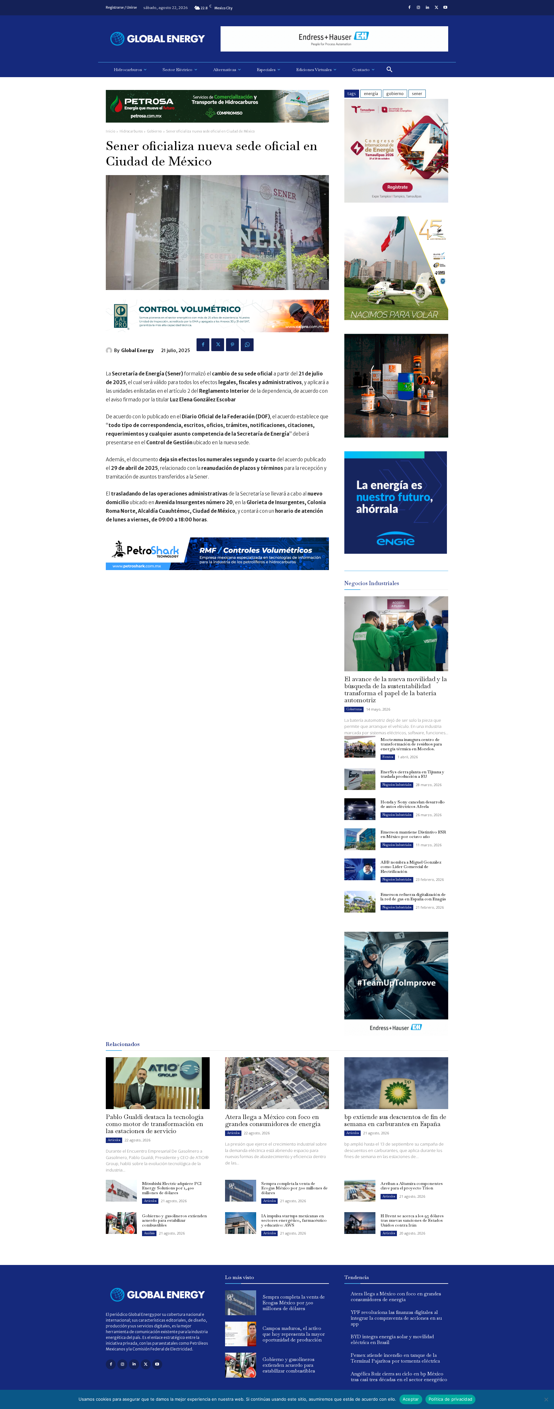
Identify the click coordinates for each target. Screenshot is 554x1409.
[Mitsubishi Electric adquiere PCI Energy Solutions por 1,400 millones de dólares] (121, 1191)
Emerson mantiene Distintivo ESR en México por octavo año (413, 834)
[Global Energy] (110, 350)
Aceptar (411, 1399)
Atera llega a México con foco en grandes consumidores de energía (273, 1120)
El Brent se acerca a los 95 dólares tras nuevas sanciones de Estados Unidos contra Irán (412, 1220)
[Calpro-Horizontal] (217, 337)
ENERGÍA (371, 93)
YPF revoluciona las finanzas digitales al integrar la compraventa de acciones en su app (396, 1318)
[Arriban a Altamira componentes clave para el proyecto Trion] (359, 1191)
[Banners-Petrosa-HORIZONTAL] (217, 128)
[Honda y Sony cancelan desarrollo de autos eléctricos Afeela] (359, 809)
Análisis (149, 1233)
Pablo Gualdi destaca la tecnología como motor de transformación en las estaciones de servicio (155, 1124)
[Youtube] (445, 8)
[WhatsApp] (247, 344)
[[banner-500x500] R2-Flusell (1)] (396, 436)
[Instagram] (418, 8)
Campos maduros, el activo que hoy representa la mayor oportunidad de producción (294, 1334)
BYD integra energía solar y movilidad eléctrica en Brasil (392, 1339)
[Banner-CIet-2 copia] (396, 201)
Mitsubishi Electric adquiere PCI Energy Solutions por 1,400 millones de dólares (172, 1188)
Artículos (114, 1140)
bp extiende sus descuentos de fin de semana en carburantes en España (395, 1120)
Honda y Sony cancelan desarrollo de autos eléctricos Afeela (413, 804)
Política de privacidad (451, 1399)
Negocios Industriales (396, 785)
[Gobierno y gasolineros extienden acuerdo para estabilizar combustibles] (121, 1223)
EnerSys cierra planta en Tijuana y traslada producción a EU (412, 774)
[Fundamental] (334, 39)
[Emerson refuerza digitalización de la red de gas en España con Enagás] (359, 902)
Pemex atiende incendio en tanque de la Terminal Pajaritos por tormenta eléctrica (395, 1358)
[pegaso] (396, 318)
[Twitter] (436, 8)
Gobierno (154, 131)
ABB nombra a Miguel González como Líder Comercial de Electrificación (411, 866)
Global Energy (137, 350)
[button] (389, 70)
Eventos (387, 757)
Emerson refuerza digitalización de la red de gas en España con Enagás (413, 897)
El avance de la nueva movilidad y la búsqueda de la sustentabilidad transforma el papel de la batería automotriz (395, 689)
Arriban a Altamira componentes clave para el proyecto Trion (412, 1186)
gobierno (395, 93)
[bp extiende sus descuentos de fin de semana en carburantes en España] (396, 1083)
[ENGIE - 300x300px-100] (395, 552)
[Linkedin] (427, 8)
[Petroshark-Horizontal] (217, 575)
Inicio (110, 131)
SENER (417, 93)
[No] (546, 1399)
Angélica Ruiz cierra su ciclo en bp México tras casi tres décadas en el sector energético (399, 1376)
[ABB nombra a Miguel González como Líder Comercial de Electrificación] (359, 869)
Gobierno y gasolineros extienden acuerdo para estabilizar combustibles (174, 1220)
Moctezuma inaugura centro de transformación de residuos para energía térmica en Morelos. (411, 744)
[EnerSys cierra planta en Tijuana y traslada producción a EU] (359, 779)
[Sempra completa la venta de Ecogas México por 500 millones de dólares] (240, 1191)
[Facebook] (409, 8)
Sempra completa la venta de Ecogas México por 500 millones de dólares (294, 1188)
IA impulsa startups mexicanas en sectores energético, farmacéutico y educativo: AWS (294, 1220)
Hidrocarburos (131, 131)
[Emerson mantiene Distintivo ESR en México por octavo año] (359, 839)
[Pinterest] (232, 344)
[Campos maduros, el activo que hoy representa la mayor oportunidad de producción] (240, 1334)
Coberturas (354, 709)
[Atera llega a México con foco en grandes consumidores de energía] (277, 1083)
